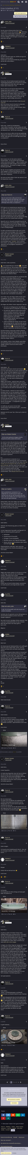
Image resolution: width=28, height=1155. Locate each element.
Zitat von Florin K (6, 195)
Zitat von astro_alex (7, 606)
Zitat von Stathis (6, 489)
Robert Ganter (19, 1126)
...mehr (12, 1130)
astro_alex (19, 1128)
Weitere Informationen (6, 1153)
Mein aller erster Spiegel (10, 942)
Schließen (14, 1153)
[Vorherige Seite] (7, 1082)
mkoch (14, 241)
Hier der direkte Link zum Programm (14, 462)
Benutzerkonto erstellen (14, 1099)
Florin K (4, 10)
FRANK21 (8, 1126)
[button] (26, 1)
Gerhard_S (3, 1128)
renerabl (7, 1130)
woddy (2, 1130)
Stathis (13, 1126)
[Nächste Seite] (21, 1082)
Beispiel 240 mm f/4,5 (17, 471)
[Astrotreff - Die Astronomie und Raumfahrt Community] (8, 1)
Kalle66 (14, 1128)
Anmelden (14, 1103)
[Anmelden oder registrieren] (22, 1)
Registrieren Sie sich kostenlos (18, 1094)
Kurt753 (9, 1128)
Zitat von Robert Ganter (8, 434)
